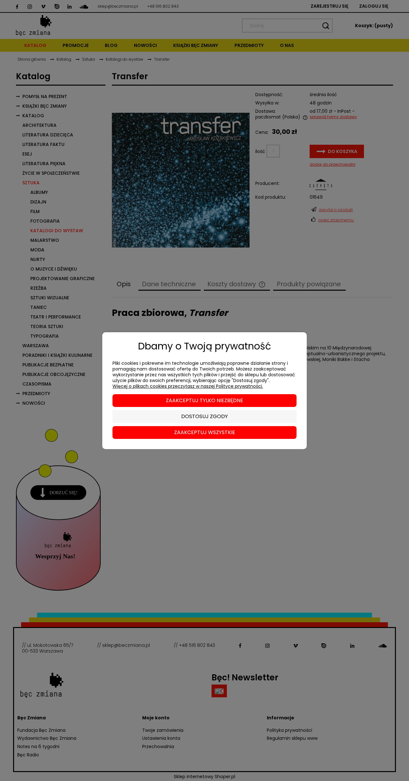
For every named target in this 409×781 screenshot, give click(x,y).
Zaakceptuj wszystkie (204, 432)
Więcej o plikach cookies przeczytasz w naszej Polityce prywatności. (187, 386)
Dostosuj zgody (204, 416)
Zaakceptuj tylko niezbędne (204, 400)
